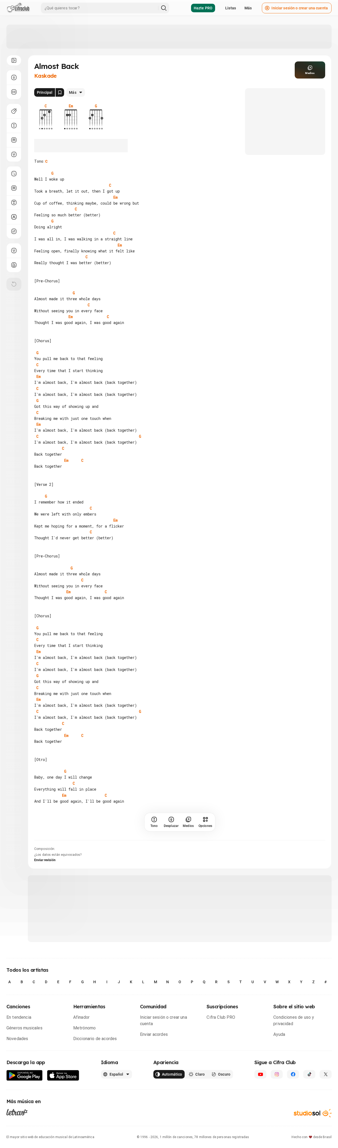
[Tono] (13, 125)
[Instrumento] (13, 111)
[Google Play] (24, 1075)
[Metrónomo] (13, 265)
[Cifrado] (13, 216)
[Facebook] (293, 1074)
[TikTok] (309, 1074)
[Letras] (17, 1112)
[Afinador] (13, 250)
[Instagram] (277, 1074)
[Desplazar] (13, 77)
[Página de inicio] (18, 8)
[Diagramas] (13, 188)
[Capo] (13, 140)
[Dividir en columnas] (13, 91)
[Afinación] (13, 154)
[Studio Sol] (313, 1113)
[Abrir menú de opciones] (13, 60)
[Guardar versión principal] (60, 92)
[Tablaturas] (13, 173)
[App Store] (63, 1075)
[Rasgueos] (13, 231)
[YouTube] (260, 1074)
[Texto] (13, 202)
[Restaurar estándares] (13, 284)
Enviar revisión (45, 860)
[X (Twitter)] (326, 1074)
